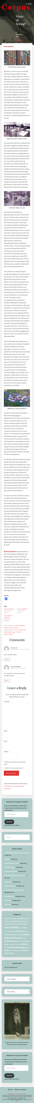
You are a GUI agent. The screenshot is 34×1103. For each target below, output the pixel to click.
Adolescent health (8, 918)
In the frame (7, 904)
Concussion (14, 924)
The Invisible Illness (9, 867)
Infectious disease (10, 934)
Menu (30, 4)
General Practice (12, 931)
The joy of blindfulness (22, 609)
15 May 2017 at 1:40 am (17, 668)
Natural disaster (21, 941)
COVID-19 (20, 924)
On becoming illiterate (9, 609)
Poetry (25, 944)
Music (16, 941)
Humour (25, 931)
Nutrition (6, 944)
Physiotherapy (9, 632)
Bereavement (19, 921)
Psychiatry (6, 947)
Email (6, 741)
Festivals (20, 927)
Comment (7, 701)
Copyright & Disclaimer (14, 1094)
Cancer (6, 924)
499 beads (7, 859)
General (6, 931)
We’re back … (8, 900)
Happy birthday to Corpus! (11, 863)
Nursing (27, 941)
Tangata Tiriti (8, 882)
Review (7, 950)
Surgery (16, 950)
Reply (7, 659)
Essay (16, 625)
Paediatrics (12, 944)
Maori (21, 934)
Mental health (9, 941)
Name (6, 731)
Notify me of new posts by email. (14, 768)
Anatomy (11, 921)
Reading (21, 947)
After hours (16, 918)
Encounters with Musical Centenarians (15, 875)
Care (10, 924)
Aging (21, 918)
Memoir (22, 625)
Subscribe (9, 822)
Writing (11, 953)
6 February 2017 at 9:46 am (19, 649)
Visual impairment (11, 627)
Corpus (16, 7)
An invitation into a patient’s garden (14, 890)
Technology (20, 950)
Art (16, 630)
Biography (26, 921)
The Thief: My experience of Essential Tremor (17, 853)
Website (6, 751)
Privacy (24, 1094)
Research (26, 947)
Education (22, 630)
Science (12, 950)
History (19, 931)
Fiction (24, 928)
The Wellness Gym (9, 896)
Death (25, 924)
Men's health (23, 938)
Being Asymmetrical (10, 886)
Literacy (17, 934)
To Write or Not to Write (11, 871)
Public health (13, 947)
